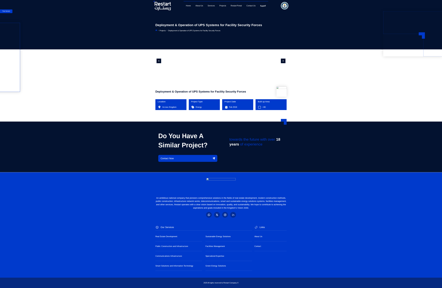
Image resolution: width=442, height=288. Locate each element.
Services (211, 6)
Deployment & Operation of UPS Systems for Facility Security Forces (194, 31)
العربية (263, 5)
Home (188, 6)
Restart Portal (236, 6)
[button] (159, 61)
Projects (222, 6)
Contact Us (251, 6)
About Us (199, 6)
